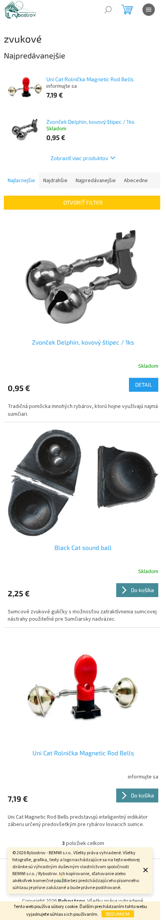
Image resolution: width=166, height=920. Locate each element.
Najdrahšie (55, 180)
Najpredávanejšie (96, 180)
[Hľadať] (108, 9)
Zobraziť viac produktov (79, 158)
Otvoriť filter (83, 202)
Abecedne (136, 180)
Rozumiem (118, 914)
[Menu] (148, 9)
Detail (143, 384)
